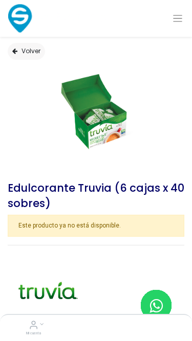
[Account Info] (33, 326)
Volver (31, 51)
